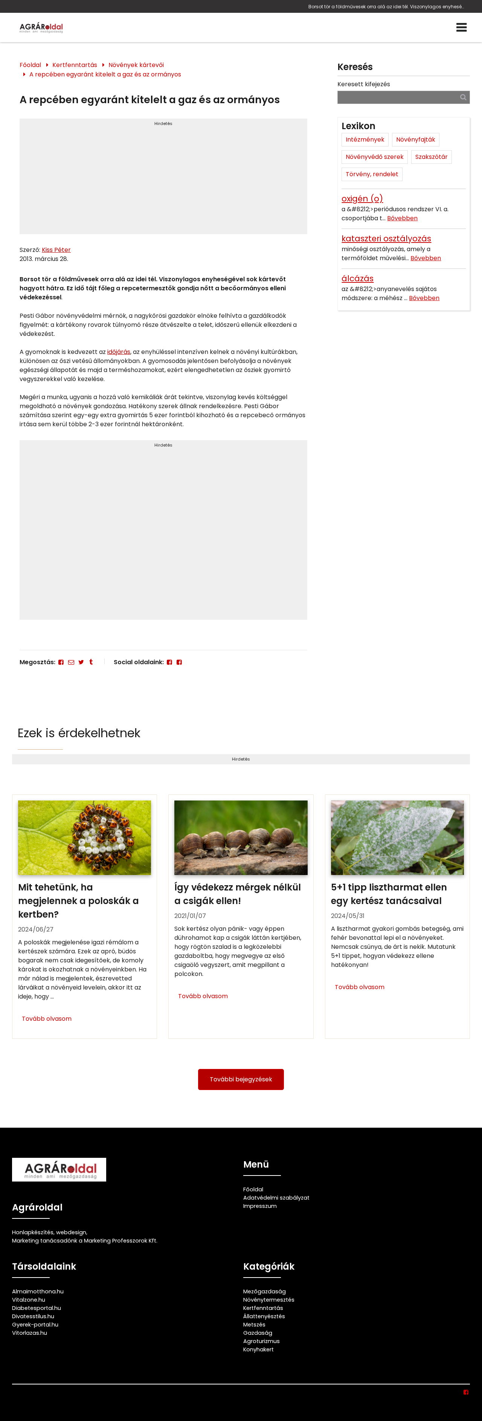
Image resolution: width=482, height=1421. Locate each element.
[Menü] (461, 27)
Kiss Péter (56, 249)
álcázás (358, 278)
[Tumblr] (91, 662)
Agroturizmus (261, 1341)
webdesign (71, 1232)
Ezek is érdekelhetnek (79, 732)
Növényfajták (415, 139)
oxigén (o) (362, 198)
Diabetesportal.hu (36, 1308)
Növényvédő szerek (375, 156)
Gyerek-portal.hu (35, 1324)
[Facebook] (61, 662)
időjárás (118, 352)
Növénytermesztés (268, 1300)
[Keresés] (463, 97)
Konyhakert (258, 1349)
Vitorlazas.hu (29, 1333)
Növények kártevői (136, 65)
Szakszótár (431, 156)
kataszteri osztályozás (386, 238)
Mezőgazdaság (264, 1291)
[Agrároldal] (40, 27)
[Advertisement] (163, 179)
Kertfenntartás (74, 65)
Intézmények (365, 139)
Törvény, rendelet (372, 174)
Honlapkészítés (32, 1232)
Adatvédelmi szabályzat (276, 1197)
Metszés (254, 1324)
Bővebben (402, 218)
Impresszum (260, 1206)
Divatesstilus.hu (33, 1316)
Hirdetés (163, 123)
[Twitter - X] (81, 662)
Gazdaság (257, 1333)
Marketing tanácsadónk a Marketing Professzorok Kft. (84, 1240)
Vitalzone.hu (28, 1300)
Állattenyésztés (264, 1316)
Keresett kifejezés (363, 84)
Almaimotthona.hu (38, 1291)
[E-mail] (71, 662)
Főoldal (30, 65)
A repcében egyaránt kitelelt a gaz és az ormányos (105, 74)
